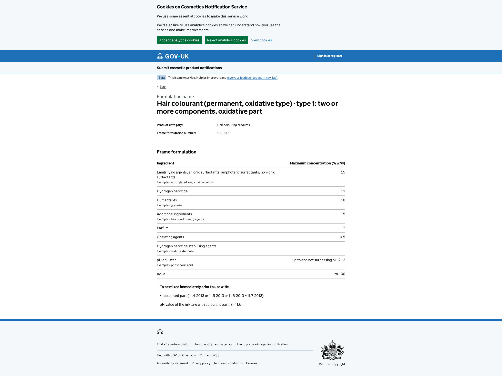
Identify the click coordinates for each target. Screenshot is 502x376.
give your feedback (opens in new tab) (252, 77)
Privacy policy (201, 363)
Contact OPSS (209, 355)
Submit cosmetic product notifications (189, 68)
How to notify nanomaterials (213, 344)
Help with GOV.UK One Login (176, 355)
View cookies (261, 40)
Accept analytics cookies (179, 40)
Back (163, 87)
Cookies (251, 363)
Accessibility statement (172, 363)
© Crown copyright (332, 364)
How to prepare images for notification (262, 344)
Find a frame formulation (173, 344)
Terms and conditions (228, 363)
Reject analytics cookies (226, 40)
